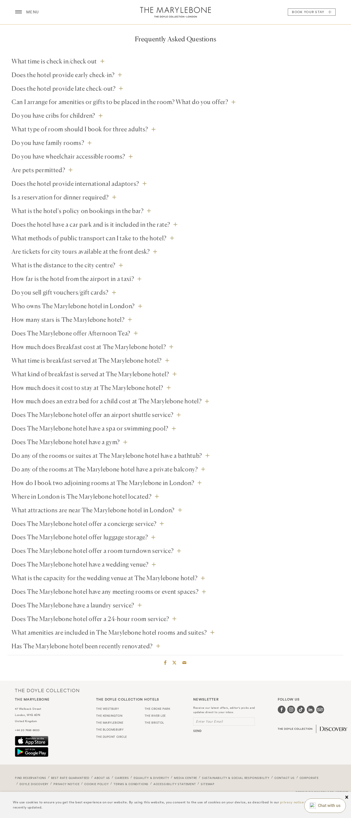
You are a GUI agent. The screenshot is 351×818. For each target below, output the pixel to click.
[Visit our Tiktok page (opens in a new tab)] (301, 709)
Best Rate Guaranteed (70, 778)
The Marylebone (175, 12)
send (197, 731)
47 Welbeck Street (28, 709)
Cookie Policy (96, 784)
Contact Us (284, 778)
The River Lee (155, 716)
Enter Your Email (209, 721)
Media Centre (185, 778)
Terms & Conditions (131, 784)
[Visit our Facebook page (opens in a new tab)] (281, 709)
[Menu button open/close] (18, 12)
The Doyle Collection (47, 690)
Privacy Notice (66, 784)
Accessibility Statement (174, 784)
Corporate (309, 778)
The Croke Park (157, 709)
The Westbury (107, 709)
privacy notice (292, 802)
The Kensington (109, 716)
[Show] (102, 61)
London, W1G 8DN (27, 715)
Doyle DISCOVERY (34, 784)
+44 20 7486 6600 (27, 730)
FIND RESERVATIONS (30, 778)
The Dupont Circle (111, 737)
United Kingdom (26, 721)
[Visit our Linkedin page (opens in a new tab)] (311, 709)
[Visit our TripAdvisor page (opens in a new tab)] (320, 709)
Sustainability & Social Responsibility (236, 778)
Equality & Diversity (151, 778)
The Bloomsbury (110, 730)
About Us (102, 778)
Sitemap (208, 784)
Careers (122, 778)
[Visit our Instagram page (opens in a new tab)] (291, 709)
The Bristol (154, 723)
